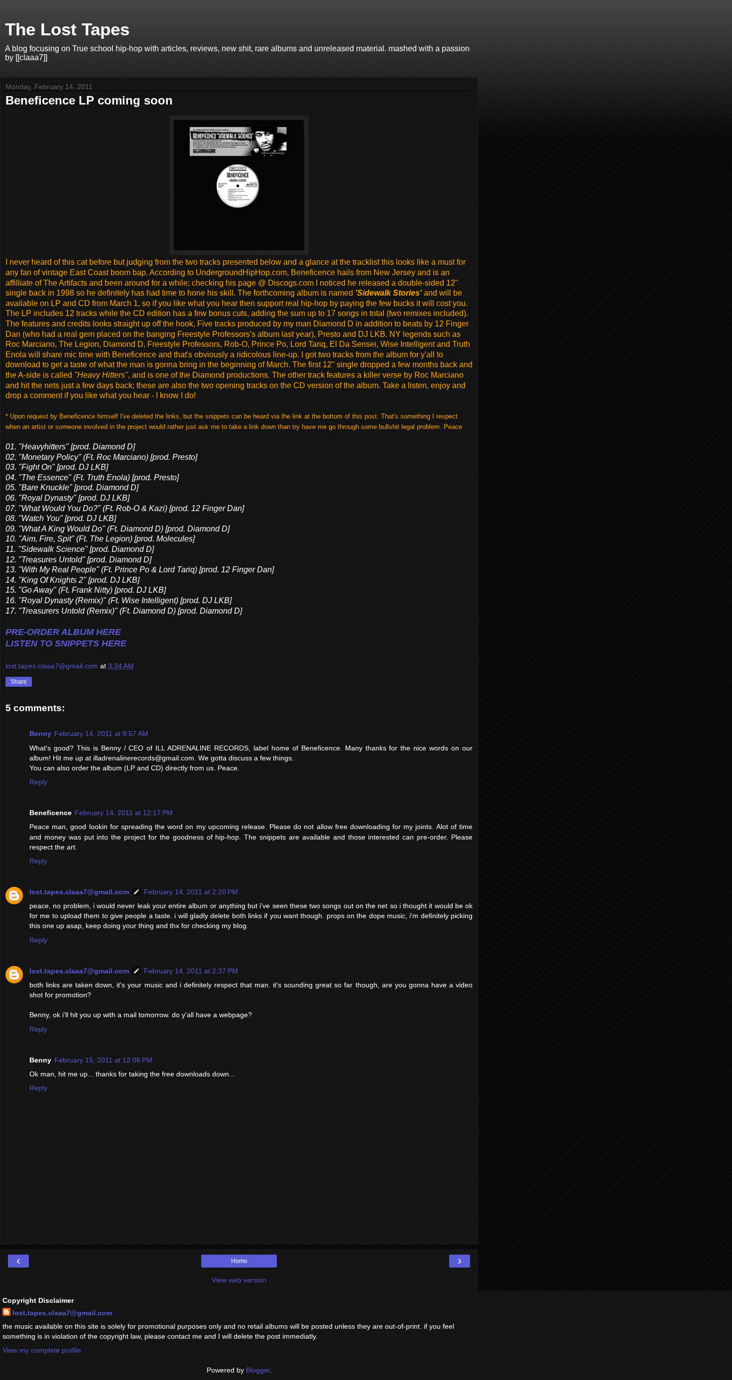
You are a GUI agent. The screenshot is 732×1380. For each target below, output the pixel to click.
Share (18, 681)
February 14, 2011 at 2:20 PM (191, 892)
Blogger (258, 1370)
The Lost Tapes (67, 29)
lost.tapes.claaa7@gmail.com (79, 892)
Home (239, 1261)
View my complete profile (41, 1350)
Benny (40, 734)
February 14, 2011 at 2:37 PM (191, 971)
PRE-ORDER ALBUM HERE (63, 632)
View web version (239, 1280)
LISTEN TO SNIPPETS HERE (65, 643)
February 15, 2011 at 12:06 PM (103, 1060)
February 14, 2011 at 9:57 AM (101, 734)
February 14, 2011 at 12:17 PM (124, 813)
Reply (38, 782)
